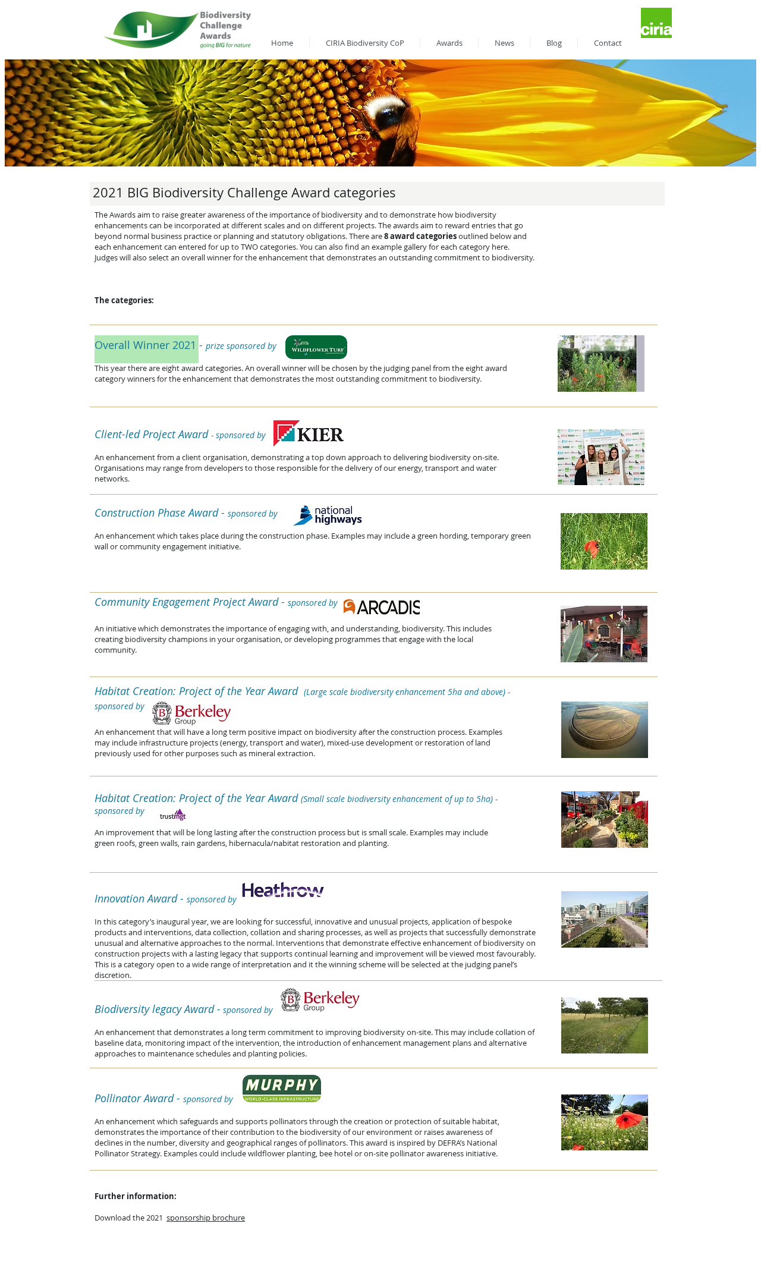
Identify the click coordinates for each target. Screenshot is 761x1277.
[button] (601, 363)
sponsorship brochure (205, 1217)
